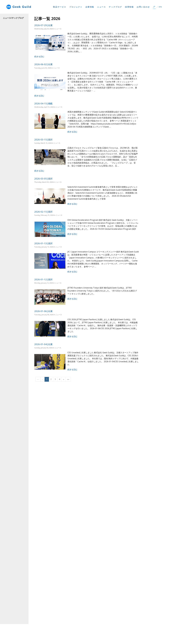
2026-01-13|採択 (43, 243)
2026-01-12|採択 (43, 279)
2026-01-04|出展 (43, 344)
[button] (63, 379)
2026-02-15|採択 (43, 211)
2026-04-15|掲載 (43, 103)
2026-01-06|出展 (43, 311)
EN (160, 7)
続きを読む (39, 56)
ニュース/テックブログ (13, 18)
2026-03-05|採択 (43, 178)
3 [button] (55, 379)
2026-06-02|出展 (43, 64)
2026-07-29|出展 (43, 25)
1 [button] (46, 379)
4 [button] (59, 379)
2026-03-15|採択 (43, 139)
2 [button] (51, 379)
